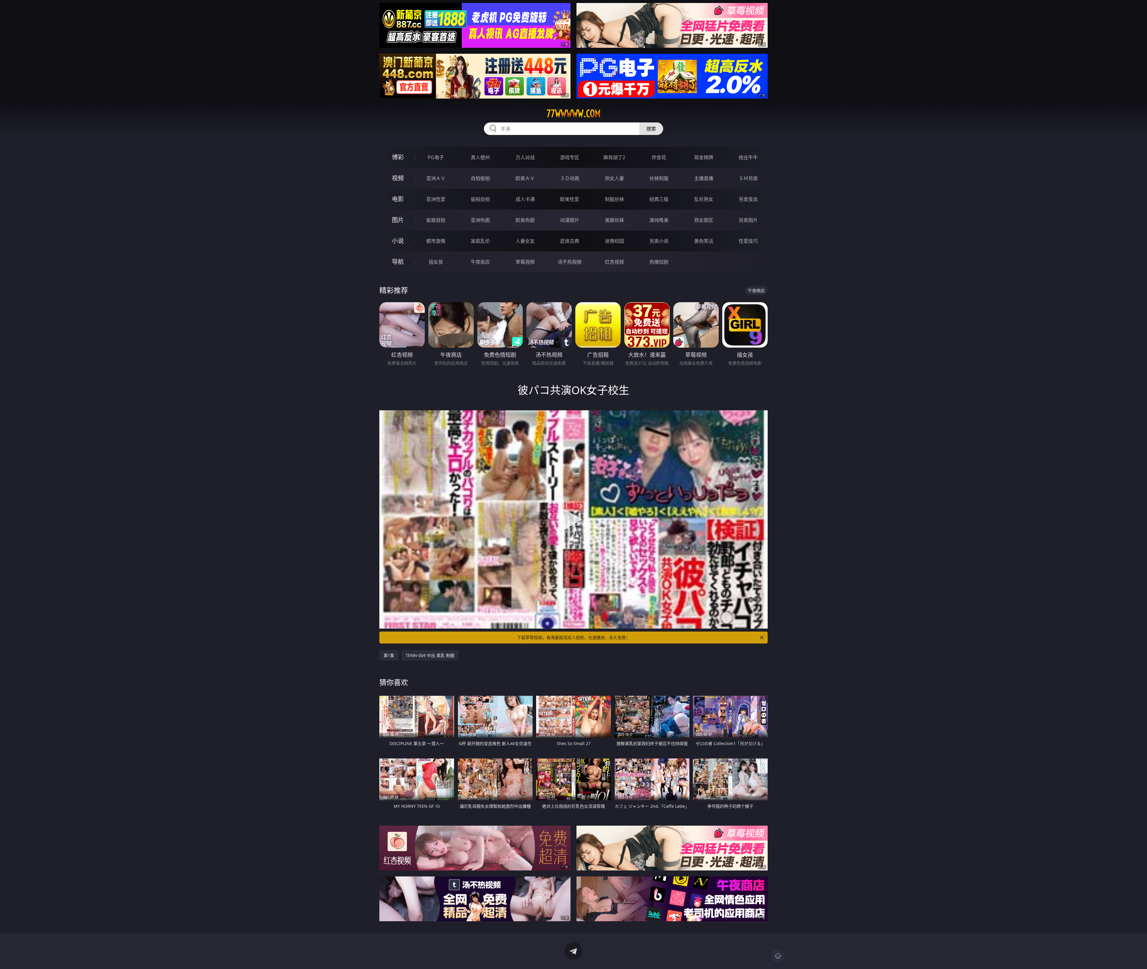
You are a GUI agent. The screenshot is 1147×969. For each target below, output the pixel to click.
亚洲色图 (480, 220)
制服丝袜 (614, 199)
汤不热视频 (570, 262)
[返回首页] (778, 956)
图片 (398, 220)
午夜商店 (480, 262)
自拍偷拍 (480, 178)
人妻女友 (525, 241)
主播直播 (703, 178)
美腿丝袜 (614, 220)
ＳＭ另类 (748, 178)
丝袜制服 (658, 178)
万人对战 (525, 157)
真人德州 (480, 157)
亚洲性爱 (435, 199)
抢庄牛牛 (748, 157)
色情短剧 (658, 262)
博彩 (398, 157)
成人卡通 (525, 199)
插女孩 (436, 262)
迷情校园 (614, 241)
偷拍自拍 (480, 199)
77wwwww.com (574, 113)
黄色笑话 (703, 241)
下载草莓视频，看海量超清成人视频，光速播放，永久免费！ (573, 637)
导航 (398, 262)
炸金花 (659, 157)
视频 (398, 178)
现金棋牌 (703, 157)
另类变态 (748, 199)
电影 (398, 199)
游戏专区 (569, 157)
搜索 (651, 128)
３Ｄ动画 (569, 178)
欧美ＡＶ (525, 178)
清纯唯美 (658, 220)
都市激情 (435, 241)
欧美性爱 (569, 199)
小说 (398, 241)
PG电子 (436, 157)
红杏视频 (614, 262)
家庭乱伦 (480, 241)
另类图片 (748, 220)
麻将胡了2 (614, 157)
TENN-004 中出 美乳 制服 (430, 655)
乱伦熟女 (703, 199)
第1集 (389, 655)
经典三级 (658, 199)
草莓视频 (525, 262)
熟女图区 (703, 220)
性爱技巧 (748, 241)
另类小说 (658, 241)
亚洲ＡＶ (435, 178)
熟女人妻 (614, 178)
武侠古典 (569, 241)
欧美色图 (525, 220)
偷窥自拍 (435, 220)
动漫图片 (569, 220)
